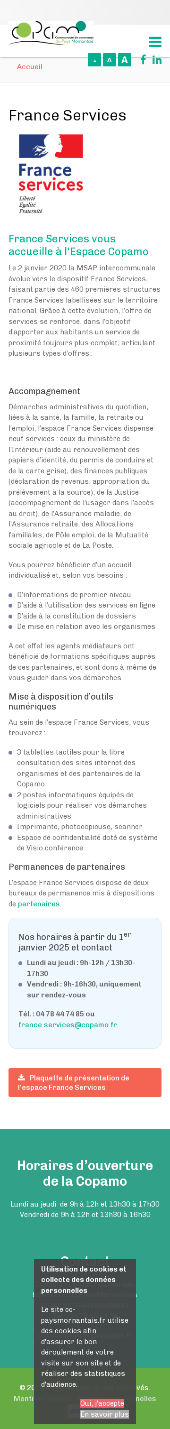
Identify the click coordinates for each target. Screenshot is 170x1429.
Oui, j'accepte (102, 1403)
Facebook (139, 59)
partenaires (39, 904)
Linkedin (155, 59)
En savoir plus (104, 1414)
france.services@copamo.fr (67, 1025)
